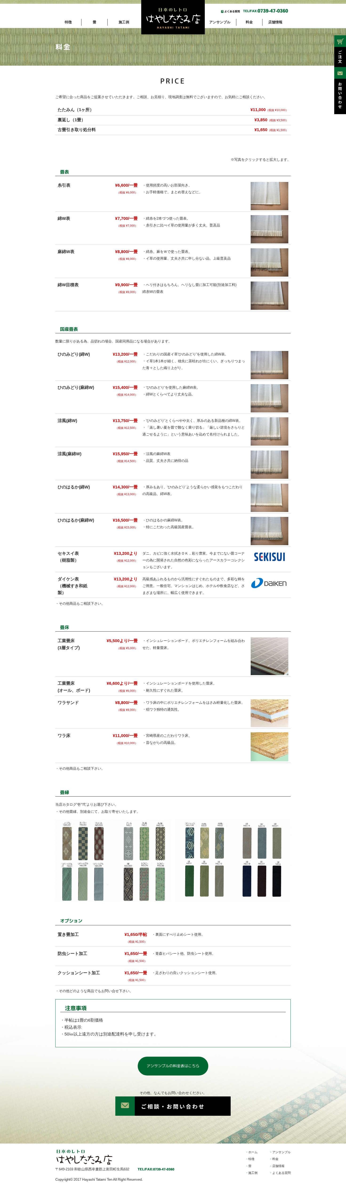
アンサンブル (219, 22)
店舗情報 (275, 22)
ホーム (252, 1152)
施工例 (124, 22)
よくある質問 (281, 1173)
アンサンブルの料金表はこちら (173, 1065)
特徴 (68, 22)
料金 (249, 22)
